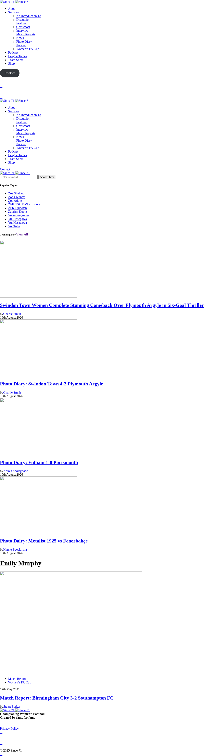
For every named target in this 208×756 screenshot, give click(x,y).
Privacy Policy (9, 728)
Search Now (47, 177)
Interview (22, 30)
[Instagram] (1, 89)
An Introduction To (28, 16)
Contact (5, 169)
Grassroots (23, 27)
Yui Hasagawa (17, 222)
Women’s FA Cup (27, 49)
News (20, 38)
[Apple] (1, 97)
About (12, 8)
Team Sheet (15, 60)
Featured (21, 23)
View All (22, 234)
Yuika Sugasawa (18, 215)
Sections (13, 12)
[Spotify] (1, 93)
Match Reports (25, 34)
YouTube (14, 226)
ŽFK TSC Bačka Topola (24, 204)
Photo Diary (24, 41)
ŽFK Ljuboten (17, 208)
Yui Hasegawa (17, 219)
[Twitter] (1, 86)
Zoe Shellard (16, 193)
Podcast (21, 45)
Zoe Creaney (16, 197)
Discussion (23, 19)
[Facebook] (1, 82)
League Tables (17, 56)
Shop (11, 63)
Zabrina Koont (17, 211)
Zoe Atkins (15, 200)
